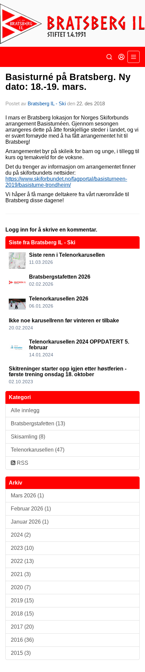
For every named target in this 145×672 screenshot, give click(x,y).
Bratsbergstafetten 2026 (59, 277)
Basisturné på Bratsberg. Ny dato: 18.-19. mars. (67, 82)
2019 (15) (22, 600)
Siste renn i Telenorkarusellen (67, 255)
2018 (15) (22, 613)
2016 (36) (22, 640)
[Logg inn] (121, 57)
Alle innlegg (25, 410)
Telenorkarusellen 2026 (58, 299)
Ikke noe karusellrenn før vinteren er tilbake (64, 320)
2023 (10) (22, 548)
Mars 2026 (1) (27, 495)
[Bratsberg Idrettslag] (72, 23)
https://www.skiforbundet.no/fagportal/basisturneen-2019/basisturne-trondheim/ (66, 182)
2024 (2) (21, 535)
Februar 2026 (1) (31, 508)
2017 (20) (22, 627)
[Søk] (109, 57)
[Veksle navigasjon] (133, 57)
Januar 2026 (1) (30, 522)
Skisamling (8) (28, 436)
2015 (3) (21, 653)
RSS (22, 463)
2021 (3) (21, 574)
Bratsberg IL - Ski (47, 103)
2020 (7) (21, 587)
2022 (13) (22, 561)
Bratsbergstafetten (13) (38, 423)
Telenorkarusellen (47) (37, 450)
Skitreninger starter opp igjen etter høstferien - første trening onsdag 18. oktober (67, 372)
